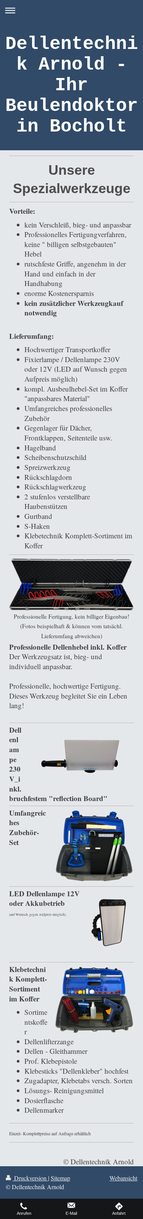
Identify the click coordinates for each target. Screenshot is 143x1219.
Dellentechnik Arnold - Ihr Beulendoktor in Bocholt (71, 85)
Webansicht (123, 1178)
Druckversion (30, 1178)
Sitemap (60, 1178)
